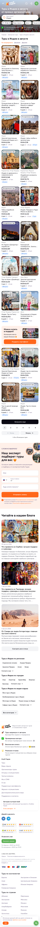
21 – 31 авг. (5, 23)
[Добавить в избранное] (17, 47)
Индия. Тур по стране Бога (28, 407)
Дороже (24, 42)
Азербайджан (7, 906)
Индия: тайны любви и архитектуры (29, 139)
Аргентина (5, 913)
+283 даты (5, 77)
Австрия (5, 903)
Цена (27, 23)
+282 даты (24, 253)
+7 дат (34, 216)
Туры (3, 763)
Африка (4, 884)
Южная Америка (27, 884)
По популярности (7, 42)
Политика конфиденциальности (16, 856)
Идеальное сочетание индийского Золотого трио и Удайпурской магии (29, 69)
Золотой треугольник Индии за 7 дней (28, 280)
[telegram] (8, 819)
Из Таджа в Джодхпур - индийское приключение (10, 245)
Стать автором (8, 808)
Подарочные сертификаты (11, 786)
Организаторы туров (9, 769)
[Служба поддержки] (36, 923)
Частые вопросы (7, 776)
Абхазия (5, 896)
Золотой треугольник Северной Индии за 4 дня (9, 139)
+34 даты (23, 184)
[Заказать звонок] (36, 3)
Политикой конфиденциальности (22, 503)
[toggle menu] (3, 3)
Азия (3, 881)
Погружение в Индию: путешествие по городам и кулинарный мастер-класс (29, 315)
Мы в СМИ (5, 779)
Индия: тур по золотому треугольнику (29, 372)
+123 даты (5, 147)
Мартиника (25, 896)
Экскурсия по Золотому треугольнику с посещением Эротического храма (10, 69)
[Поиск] (26, 3)
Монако (23, 903)
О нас (4, 783)
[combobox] (5, 480)
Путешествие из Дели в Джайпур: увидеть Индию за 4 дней (10, 104)
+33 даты (4, 218)
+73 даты (16, 377)
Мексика (24, 900)
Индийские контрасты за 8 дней (29, 176)
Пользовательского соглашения (24, 499)
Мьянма (24, 910)
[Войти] (31, 3)
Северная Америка (9, 888)
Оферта (4, 856)
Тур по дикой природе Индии (10, 407)
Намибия (24, 913)
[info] (34, 741)
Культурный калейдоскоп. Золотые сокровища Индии (29, 245)
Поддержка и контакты (10, 796)
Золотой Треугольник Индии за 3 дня (9, 372)
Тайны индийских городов (8, 211)
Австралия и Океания (29, 877)
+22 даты (4, 182)
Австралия (5, 900)
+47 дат (35, 144)
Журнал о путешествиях (10, 789)
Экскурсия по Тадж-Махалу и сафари (28, 104)
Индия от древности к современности (10, 174)
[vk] (3, 819)
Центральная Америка (29, 881)
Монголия (24, 906)
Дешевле (17, 42)
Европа (4, 877)
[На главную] (10, 3)
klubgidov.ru (5, 862)
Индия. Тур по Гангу (9, 314)
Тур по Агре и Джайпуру (10, 279)
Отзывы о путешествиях (10, 773)
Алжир (4, 910)
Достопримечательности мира (13, 793)
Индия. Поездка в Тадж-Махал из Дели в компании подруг (29, 211)
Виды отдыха (17, 23)
